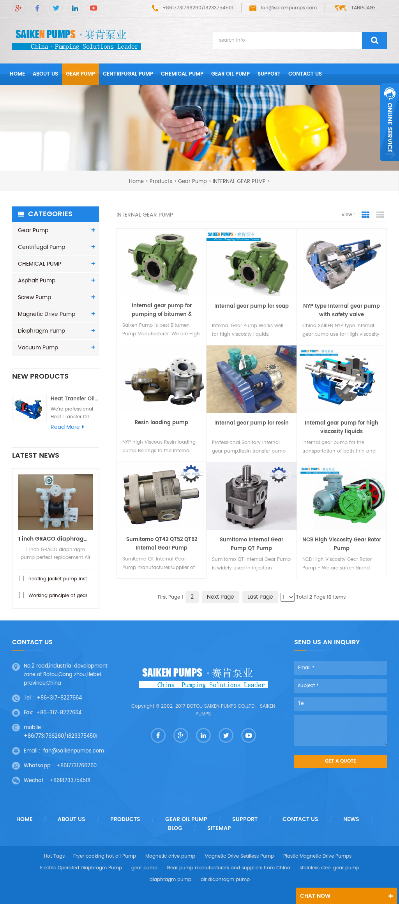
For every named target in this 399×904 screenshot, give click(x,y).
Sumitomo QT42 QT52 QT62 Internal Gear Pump (161, 544)
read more (65, 427)
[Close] (389, 165)
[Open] (389, 122)
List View (380, 215)
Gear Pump (80, 74)
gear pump (144, 868)
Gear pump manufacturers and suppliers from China (228, 868)
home (17, 74)
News (351, 819)
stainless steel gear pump (329, 868)
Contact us (305, 74)
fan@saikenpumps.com (289, 8)
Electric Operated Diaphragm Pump (81, 868)
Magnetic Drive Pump (46, 314)
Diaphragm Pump (41, 330)
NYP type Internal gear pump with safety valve (341, 310)
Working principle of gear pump (65, 595)
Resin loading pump (161, 423)
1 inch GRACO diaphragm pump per (55, 539)
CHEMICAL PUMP (182, 74)
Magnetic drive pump (170, 856)
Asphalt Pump (36, 280)
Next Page (220, 596)
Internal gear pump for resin (251, 423)
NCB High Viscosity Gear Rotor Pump (341, 544)
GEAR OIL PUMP (230, 74)
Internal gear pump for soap (251, 306)
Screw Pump (34, 297)
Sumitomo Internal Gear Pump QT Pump (251, 544)
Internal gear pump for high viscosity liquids (341, 427)
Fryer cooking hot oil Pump (104, 856)
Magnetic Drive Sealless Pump (239, 856)
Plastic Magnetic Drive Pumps (317, 856)
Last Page (260, 596)
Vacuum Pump (38, 347)
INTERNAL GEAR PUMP (239, 181)
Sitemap (219, 828)
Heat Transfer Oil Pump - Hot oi (75, 399)
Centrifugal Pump (128, 74)
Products (161, 181)
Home (24, 819)
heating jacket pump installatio (64, 579)
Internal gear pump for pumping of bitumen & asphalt (162, 310)
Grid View (365, 215)
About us (45, 74)
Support (269, 74)
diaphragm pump (170, 879)
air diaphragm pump (225, 879)
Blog (175, 828)
